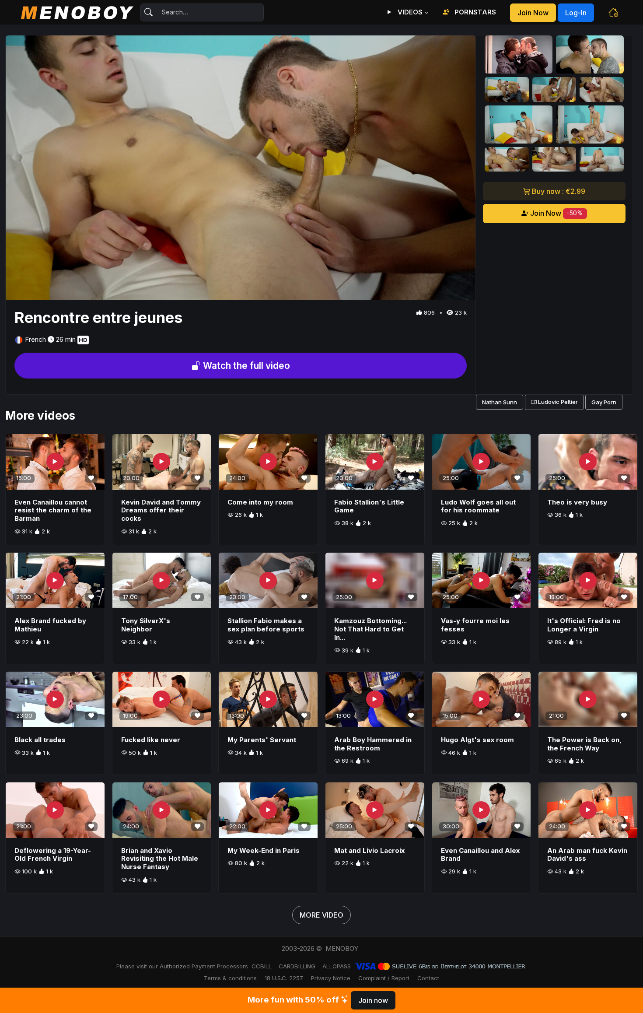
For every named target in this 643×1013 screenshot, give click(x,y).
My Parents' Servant (261, 740)
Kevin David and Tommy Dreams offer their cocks (161, 510)
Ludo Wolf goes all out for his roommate (478, 506)
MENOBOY (341, 948)
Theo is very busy (577, 502)
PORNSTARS (474, 12)
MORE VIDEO (321, 915)
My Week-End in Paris (263, 850)
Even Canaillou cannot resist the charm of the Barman (52, 510)
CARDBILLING (297, 966)
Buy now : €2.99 (557, 191)
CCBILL (262, 966)
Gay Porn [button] (603, 402)
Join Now (555, 213)
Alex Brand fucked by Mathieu (50, 625)
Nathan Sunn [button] (499, 402)
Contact (428, 977)
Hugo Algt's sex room (477, 740)
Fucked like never (150, 740)
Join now (533, 12)
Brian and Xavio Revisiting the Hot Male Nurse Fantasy (159, 858)
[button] (613, 12)
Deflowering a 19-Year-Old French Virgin (52, 854)
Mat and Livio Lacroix (369, 850)
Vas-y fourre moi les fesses (475, 625)
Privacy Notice (330, 977)
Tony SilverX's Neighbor (145, 625)
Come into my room (260, 502)
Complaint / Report (383, 977)
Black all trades (40, 740)
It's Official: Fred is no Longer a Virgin (584, 625)
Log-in (576, 12)
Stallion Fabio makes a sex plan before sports (265, 625)
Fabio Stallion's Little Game (369, 506)
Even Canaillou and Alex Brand (480, 854)
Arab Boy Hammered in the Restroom (373, 744)
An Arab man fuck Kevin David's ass (587, 854)
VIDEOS (409, 12)
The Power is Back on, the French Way (584, 744)
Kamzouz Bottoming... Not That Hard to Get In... (370, 629)
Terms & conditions (230, 977)
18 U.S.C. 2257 (284, 977)
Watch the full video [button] (245, 365)
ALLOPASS (336, 966)
